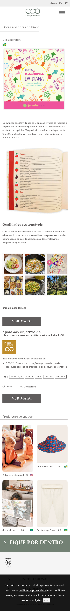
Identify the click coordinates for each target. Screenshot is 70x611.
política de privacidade (33, 590)
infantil (29, 376)
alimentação (16, 376)
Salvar (9, 386)
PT (66, 3)
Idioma (53, 3)
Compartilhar (30, 386)
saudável (60, 376)
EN (60, 3)
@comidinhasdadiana (14, 307)
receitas (49, 376)
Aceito (46, 600)
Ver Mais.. (22, 321)
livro (39, 376)
